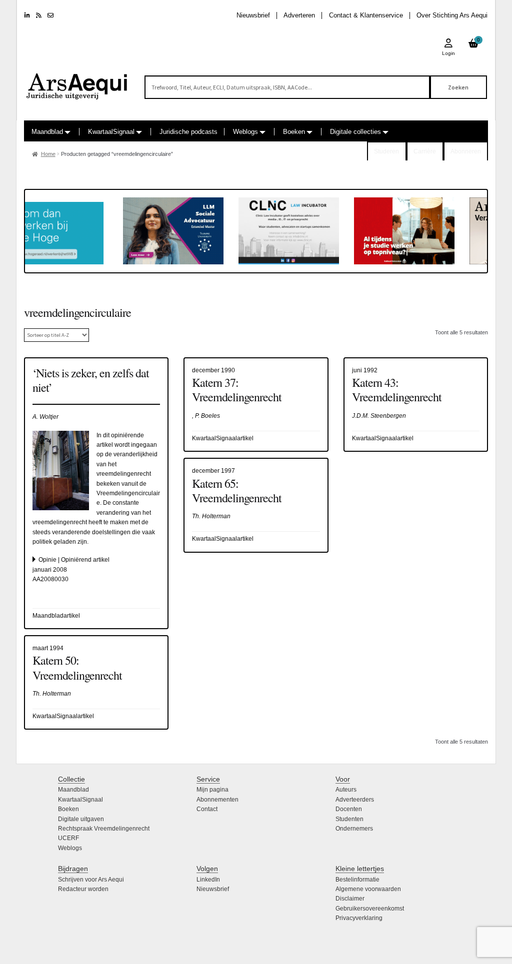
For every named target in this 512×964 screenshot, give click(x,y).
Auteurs (346, 789)
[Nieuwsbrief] (51, 15)
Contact (207, 809)
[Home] (77, 82)
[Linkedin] (27, 15)
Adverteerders (355, 799)
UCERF (68, 838)
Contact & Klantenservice (366, 15)
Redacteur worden (83, 889)
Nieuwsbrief (253, 15)
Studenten (350, 819)
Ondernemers (354, 828)
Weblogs (245, 131)
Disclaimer (350, 898)
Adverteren (299, 15)
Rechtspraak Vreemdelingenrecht (104, 828)
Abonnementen (217, 799)
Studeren (386, 151)
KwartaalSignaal (111, 131)
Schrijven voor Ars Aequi (91, 879)
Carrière (425, 151)
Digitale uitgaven (81, 819)
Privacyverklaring (359, 918)
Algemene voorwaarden (368, 889)
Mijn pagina (212, 789)
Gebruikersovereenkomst (370, 908)
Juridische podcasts (189, 131)
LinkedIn (208, 879)
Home (48, 154)
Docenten (349, 809)
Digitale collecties (355, 131)
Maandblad (47, 131)
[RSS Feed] (39, 15)
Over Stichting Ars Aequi (452, 15)
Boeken (294, 131)
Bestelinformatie (358, 879)
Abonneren (465, 151)
